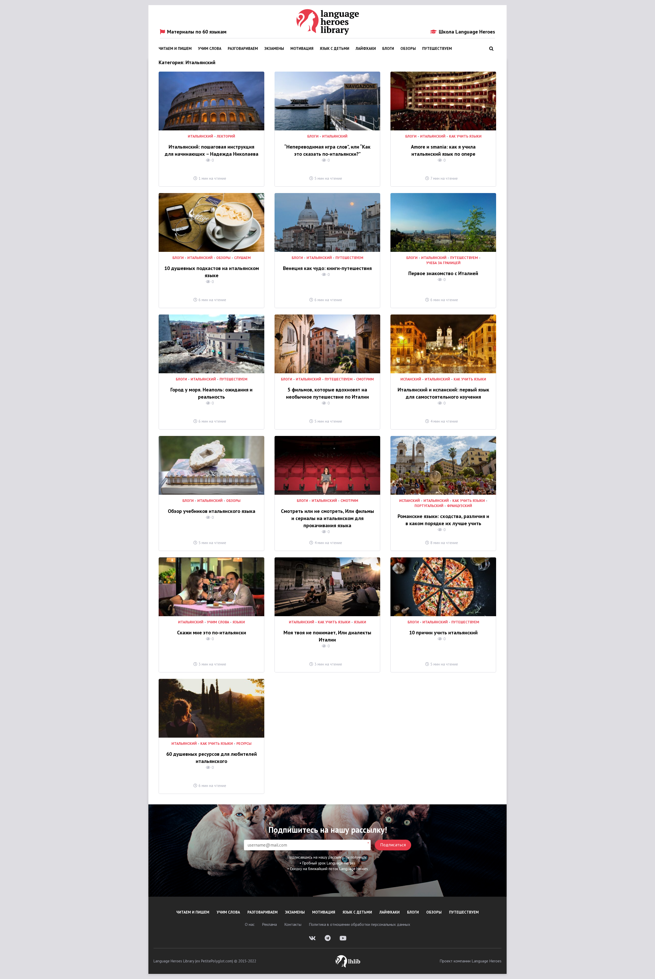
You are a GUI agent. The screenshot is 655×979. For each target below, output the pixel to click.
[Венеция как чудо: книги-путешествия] (327, 222)
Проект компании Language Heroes (470, 960)
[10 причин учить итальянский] (443, 586)
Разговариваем (243, 48)
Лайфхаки (366, 48)
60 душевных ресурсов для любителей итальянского (211, 757)
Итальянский (200, 136)
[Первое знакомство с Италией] (443, 222)
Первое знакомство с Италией (443, 273)
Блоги (388, 48)
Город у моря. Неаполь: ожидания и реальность (211, 393)
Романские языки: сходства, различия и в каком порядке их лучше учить (443, 520)
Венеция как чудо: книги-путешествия (327, 268)
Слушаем (242, 258)
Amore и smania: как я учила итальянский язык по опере (443, 150)
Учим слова (209, 48)
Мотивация (301, 48)
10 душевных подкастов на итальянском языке (211, 272)
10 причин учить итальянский (443, 632)
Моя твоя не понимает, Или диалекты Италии (327, 636)
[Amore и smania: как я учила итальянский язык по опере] (443, 101)
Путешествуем (437, 48)
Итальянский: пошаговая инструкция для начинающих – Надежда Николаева (211, 150)
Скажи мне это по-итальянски (211, 632)
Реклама (269, 924)
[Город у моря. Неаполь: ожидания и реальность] (211, 343)
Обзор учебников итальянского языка (211, 511)
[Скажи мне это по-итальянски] (211, 586)
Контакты (292, 924)
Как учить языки (465, 136)
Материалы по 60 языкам (196, 31)
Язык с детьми (334, 48)
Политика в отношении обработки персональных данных (359, 924)
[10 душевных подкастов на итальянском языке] (211, 222)
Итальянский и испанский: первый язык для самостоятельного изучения (443, 393)
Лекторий (226, 136)
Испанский (410, 379)
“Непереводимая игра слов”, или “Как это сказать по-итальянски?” (327, 150)
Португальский (428, 506)
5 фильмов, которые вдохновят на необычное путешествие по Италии (327, 393)
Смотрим (365, 379)
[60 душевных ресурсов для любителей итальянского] (211, 708)
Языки (239, 622)
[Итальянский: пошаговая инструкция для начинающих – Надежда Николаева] (211, 101)
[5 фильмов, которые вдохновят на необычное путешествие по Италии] (327, 343)
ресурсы (244, 743)
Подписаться (393, 845)
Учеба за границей (443, 263)
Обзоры (408, 48)
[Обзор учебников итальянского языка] (211, 465)
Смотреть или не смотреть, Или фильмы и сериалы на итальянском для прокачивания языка (327, 518)
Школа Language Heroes (467, 31)
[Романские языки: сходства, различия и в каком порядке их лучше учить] (443, 465)
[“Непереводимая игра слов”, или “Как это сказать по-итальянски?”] (327, 101)
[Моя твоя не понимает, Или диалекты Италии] (327, 586)
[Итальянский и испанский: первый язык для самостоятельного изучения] (443, 343)
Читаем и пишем (175, 48)
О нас (250, 924)
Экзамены (274, 48)
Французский (459, 506)
